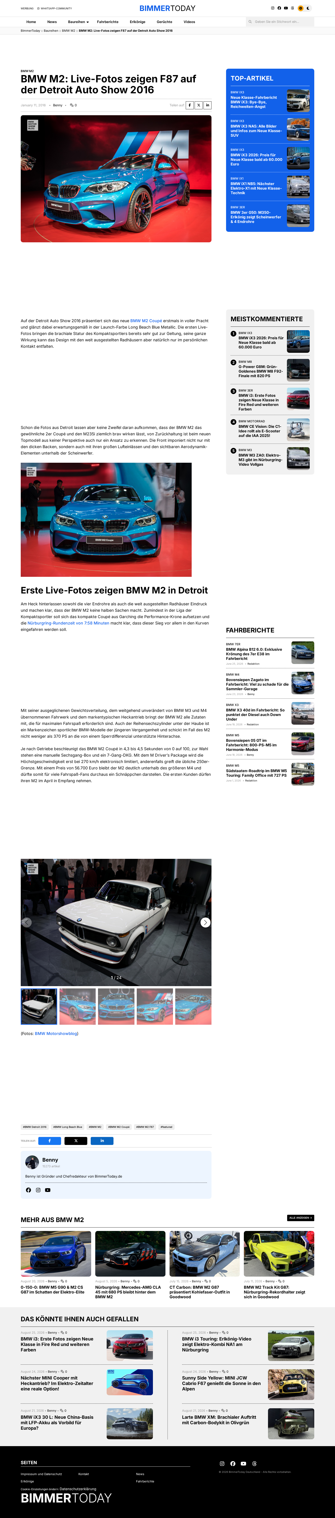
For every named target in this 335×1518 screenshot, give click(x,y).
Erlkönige (137, 22)
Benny (57, 105)
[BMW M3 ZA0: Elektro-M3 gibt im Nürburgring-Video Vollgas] (298, 458)
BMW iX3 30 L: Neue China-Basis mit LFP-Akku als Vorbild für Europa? (57, 1422)
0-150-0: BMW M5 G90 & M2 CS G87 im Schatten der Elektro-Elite (52, 1289)
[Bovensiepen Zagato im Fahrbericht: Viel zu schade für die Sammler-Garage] (302, 682)
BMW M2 (68, 30)
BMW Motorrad (252, 421)
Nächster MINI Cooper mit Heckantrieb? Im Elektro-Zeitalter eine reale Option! (57, 1383)
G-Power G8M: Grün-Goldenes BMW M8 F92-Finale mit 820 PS (261, 371)
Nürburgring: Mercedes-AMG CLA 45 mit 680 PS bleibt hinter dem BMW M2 (128, 1292)
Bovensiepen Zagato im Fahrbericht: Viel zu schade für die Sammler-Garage (257, 684)
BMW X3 (232, 704)
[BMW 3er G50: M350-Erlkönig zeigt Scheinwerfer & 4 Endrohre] (298, 215)
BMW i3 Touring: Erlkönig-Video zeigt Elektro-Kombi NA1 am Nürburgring (216, 1344)
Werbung (27, 8)
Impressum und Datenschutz (41, 1474)
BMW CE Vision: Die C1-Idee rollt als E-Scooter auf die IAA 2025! (260, 431)
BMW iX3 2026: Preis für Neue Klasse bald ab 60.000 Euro (256, 159)
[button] (206, 922)
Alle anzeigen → (300, 1217)
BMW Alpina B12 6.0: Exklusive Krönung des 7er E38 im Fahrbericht (254, 654)
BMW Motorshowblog (56, 1033)
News (52, 22)
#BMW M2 (95, 1127)
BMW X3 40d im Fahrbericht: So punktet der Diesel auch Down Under (255, 714)
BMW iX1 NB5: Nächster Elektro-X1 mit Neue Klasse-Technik (256, 188)
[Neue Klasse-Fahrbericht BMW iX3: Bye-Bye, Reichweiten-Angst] (298, 100)
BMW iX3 (237, 92)
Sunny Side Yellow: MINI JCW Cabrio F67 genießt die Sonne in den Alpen (221, 1383)
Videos (189, 22)
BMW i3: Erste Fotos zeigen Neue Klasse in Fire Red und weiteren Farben (259, 402)
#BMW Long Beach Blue (67, 1127)
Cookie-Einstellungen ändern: (40, 1489)
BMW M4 (233, 674)
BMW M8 (245, 361)
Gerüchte (164, 22)
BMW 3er (238, 207)
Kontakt (83, 1474)
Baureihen (76, 22)
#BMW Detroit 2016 (34, 1127)
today (167, 8)
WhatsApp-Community (56, 8)
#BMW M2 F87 (145, 1127)
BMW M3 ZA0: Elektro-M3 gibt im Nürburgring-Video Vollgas (261, 459)
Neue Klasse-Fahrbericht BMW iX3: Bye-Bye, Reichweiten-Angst (254, 102)
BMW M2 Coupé (146, 320)
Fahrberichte (108, 22)
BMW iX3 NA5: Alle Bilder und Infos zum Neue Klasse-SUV (256, 130)
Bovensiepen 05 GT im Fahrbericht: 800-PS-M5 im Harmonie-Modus (251, 745)
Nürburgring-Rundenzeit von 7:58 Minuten (68, 623)
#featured (166, 1127)
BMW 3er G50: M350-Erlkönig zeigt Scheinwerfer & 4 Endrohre (256, 217)
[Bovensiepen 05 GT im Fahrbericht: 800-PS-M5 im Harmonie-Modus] (302, 743)
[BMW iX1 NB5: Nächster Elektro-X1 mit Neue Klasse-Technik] (298, 186)
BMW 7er (233, 644)
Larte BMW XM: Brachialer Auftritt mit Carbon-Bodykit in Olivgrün (219, 1419)
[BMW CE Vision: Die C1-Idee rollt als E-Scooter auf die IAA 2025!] (298, 429)
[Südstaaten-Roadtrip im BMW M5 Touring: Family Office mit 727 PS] (302, 774)
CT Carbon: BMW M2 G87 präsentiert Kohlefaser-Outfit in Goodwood (200, 1292)
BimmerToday (30, 30)
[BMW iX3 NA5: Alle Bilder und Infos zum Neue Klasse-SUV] (298, 129)
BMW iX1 (237, 178)
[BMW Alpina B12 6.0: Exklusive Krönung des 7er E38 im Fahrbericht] (302, 652)
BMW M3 (245, 450)
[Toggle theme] (304, 8)
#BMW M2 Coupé (118, 1127)
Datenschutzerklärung (78, 1489)
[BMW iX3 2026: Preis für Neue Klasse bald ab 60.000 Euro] (298, 158)
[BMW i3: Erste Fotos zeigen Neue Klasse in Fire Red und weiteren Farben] (298, 398)
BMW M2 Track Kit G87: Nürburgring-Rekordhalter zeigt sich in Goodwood (274, 1292)
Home (31, 22)
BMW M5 (232, 735)
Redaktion (253, 663)
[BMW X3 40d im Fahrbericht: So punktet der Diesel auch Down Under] (302, 713)
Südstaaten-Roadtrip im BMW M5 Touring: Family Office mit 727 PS (256, 772)
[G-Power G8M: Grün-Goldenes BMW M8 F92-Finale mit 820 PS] (298, 370)
